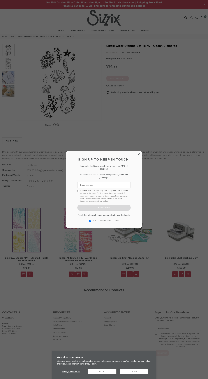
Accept (102, 371)
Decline (134, 371)
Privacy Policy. (90, 364)
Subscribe (104, 208)
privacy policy (102, 201)
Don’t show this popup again (106, 221)
